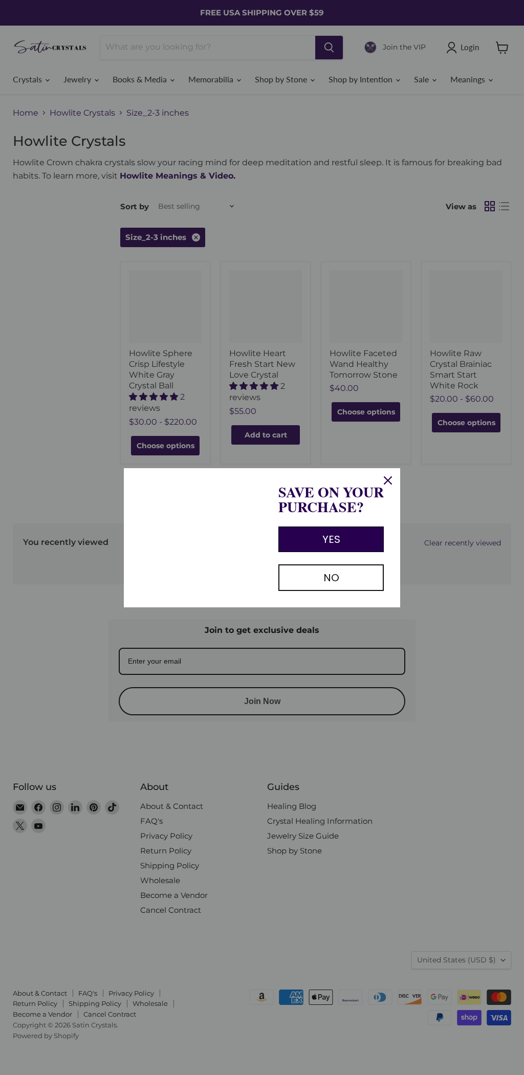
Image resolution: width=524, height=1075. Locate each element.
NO (331, 578)
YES (331, 539)
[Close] (388, 480)
